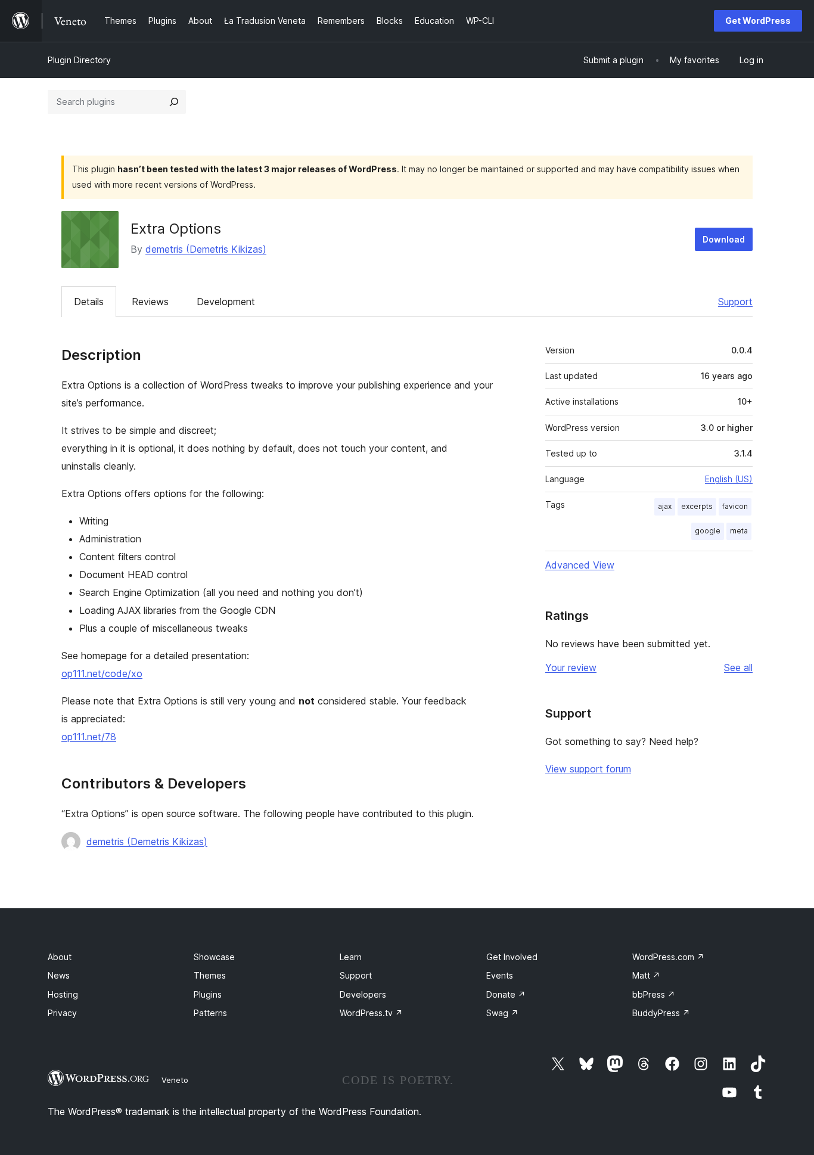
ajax (665, 506)
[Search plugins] (174, 102)
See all (738, 667)
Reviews (150, 302)
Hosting (63, 994)
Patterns (210, 1013)
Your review (570, 667)
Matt (646, 975)
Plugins (208, 994)
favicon (735, 506)
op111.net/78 (88, 737)
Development (226, 302)
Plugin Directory (79, 60)
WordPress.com (668, 957)
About (60, 957)
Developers (363, 994)
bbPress (653, 994)
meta (739, 530)
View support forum (588, 769)
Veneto (174, 1080)
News (59, 975)
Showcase (214, 957)
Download (724, 239)
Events (499, 975)
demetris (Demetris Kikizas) (205, 249)
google (707, 530)
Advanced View (579, 565)
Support (735, 302)
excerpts (697, 506)
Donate (506, 994)
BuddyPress (661, 1013)
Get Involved (512, 957)
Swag (502, 1013)
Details (89, 302)
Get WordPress (758, 20)
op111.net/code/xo (101, 673)
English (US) (729, 479)
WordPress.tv (371, 1013)
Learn (351, 957)
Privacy (62, 1013)
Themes (210, 975)
